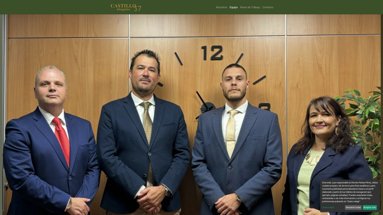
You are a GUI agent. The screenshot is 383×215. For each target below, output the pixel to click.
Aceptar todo (370, 207)
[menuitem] (221, 7)
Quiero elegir (328, 207)
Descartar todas (353, 207)
